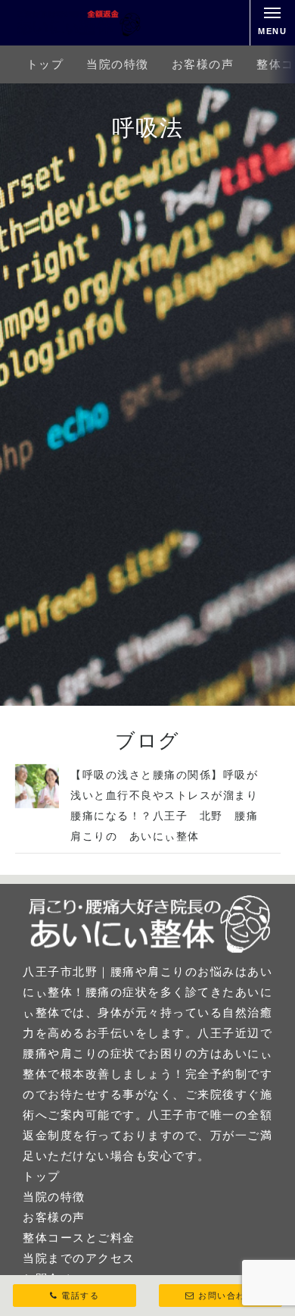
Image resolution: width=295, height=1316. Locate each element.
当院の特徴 (117, 64)
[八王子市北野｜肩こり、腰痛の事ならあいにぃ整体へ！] (78, 23)
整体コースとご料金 (79, 1237)
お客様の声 (203, 64)
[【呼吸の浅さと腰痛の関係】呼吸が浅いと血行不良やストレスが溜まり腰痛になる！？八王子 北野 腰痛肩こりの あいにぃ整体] (37, 803)
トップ (45, 64)
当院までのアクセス (79, 1258)
